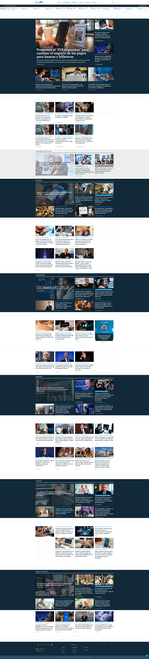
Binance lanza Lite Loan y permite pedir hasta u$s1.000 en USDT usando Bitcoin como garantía (64, 336)
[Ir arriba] (147, 655)
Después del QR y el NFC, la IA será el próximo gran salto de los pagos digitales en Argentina (54, 193)
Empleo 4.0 (81, 2)
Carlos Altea (98, 204)
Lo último (59, 2)
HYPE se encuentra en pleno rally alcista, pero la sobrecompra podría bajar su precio (84, 336)
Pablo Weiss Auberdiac (80, 298)
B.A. (77, 469)
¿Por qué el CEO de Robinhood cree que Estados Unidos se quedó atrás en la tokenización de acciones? (44, 627)
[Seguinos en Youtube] (51, 644)
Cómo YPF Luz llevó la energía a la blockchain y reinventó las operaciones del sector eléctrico (84, 171)
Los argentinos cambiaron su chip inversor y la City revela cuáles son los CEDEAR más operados (104, 408)
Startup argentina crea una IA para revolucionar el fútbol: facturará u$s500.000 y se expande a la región (84, 499)
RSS (104, 644)
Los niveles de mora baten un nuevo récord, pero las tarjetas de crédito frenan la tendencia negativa (64, 463)
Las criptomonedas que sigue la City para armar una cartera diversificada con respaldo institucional (64, 242)
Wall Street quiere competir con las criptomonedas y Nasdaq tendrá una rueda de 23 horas (84, 395)
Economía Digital (66, 2)
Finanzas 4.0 (74, 2)
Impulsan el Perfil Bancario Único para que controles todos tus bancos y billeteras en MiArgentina (84, 140)
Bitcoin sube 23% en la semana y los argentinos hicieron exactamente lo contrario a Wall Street (43, 118)
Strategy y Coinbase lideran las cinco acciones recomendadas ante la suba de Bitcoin (64, 140)
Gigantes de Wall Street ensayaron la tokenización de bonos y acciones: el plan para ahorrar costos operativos (104, 396)
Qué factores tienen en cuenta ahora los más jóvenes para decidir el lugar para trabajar (84, 463)
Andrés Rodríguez (99, 64)
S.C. (97, 175)
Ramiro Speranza (41, 64)
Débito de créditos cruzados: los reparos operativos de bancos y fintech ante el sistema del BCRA (84, 242)
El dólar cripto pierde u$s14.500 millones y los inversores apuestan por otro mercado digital (52, 287)
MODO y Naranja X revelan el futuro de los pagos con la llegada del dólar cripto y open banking (104, 170)
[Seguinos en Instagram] (38, 644)
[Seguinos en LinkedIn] (44, 644)
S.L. (57, 246)
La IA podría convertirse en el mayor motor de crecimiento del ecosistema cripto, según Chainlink (103, 531)
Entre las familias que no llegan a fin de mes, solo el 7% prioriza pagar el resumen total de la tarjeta (45, 242)
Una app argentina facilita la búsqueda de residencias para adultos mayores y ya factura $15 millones (54, 493)
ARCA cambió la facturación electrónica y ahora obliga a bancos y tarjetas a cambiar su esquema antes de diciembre (104, 555)
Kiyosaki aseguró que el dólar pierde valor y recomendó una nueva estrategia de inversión (84, 367)
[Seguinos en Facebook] (41, 644)
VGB (37, 246)
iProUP (77, 246)
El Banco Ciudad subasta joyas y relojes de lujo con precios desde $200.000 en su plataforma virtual (84, 554)
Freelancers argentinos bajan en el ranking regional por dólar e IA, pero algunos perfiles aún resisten (64, 603)
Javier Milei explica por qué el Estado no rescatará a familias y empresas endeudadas (45, 463)
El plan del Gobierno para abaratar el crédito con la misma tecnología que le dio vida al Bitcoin (104, 305)
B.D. (57, 270)
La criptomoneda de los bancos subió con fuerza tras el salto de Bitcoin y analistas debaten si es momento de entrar (45, 141)
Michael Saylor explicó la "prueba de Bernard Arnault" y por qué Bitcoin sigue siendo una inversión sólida (64, 264)
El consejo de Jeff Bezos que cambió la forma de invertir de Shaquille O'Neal (64, 366)
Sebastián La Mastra (99, 40)
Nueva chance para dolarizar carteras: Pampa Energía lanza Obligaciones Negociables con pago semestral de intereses (64, 409)
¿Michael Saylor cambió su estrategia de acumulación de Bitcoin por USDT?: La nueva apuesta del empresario (84, 294)
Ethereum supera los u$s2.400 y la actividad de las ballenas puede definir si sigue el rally (104, 438)
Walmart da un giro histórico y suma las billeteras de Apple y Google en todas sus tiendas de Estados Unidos (64, 531)
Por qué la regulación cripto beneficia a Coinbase (64, 116)
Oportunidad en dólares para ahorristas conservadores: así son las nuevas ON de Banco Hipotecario (52, 389)
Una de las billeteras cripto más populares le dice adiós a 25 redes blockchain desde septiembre (104, 627)
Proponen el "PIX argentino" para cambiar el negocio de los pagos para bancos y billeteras (63, 53)
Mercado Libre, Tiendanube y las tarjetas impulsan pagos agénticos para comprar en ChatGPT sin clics (104, 210)
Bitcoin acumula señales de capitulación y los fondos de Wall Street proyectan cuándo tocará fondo (48, 86)
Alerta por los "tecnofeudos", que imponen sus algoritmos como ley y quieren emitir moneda (73, 86)
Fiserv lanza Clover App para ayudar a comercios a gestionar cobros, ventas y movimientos (104, 199)
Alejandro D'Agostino (80, 122)
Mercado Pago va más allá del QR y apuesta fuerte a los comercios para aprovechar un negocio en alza (64, 210)
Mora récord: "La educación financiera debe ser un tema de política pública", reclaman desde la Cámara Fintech (54, 163)
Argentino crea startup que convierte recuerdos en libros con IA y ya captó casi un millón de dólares (64, 511)
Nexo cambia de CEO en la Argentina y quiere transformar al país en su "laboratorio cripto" (63, 305)
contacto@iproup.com (39, 650)
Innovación (93, 2)
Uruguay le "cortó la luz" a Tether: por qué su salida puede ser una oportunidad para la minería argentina (44, 264)
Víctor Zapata (39, 122)
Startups (88, 2)
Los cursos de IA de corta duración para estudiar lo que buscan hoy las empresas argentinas (54, 584)
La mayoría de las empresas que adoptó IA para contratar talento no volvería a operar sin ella (104, 590)
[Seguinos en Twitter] (48, 644)
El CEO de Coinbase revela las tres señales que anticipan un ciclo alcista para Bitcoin (45, 366)
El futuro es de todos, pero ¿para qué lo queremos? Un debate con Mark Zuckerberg (104, 337)
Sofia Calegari (59, 444)
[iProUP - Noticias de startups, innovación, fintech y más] (39, 2)
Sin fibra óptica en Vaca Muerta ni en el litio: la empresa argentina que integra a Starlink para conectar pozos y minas (102, 464)
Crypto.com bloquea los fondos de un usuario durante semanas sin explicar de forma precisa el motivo (64, 627)
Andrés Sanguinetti (60, 215)
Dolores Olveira (65, 89)
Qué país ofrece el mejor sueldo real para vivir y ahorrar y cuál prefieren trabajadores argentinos (102, 603)
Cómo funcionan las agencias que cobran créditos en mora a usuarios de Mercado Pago (45, 438)
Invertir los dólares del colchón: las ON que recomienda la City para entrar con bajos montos (102, 35)
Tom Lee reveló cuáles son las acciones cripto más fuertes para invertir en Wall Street (84, 438)
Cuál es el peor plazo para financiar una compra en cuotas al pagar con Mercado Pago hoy (45, 336)
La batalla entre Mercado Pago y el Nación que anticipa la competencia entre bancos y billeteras (99, 86)
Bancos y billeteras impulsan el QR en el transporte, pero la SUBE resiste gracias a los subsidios (84, 199)
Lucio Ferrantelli (40, 167)
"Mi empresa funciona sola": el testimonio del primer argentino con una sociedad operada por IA (104, 500)
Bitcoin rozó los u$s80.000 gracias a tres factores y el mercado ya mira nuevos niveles (103, 58)
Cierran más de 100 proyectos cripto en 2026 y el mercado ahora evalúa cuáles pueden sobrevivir (104, 294)
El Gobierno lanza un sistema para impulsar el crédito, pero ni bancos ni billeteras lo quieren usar (84, 118)
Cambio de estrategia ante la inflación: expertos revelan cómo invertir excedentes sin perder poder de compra (64, 554)
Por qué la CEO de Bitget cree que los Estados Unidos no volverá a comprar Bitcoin (84, 626)
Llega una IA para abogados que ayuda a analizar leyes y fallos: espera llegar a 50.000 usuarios (64, 439)
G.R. (37, 341)
